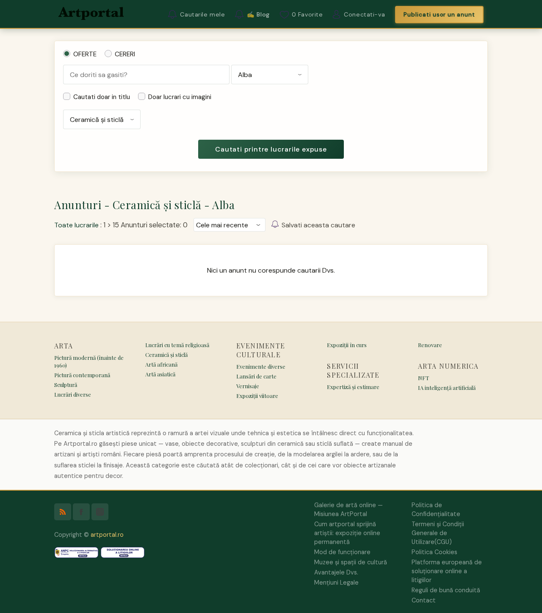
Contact (424, 600)
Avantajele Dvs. (336, 572)
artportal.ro (107, 534)
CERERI (125, 54)
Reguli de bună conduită (446, 590)
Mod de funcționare (342, 552)
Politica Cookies (434, 552)
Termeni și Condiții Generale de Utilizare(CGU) (438, 533)
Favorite (307, 14)
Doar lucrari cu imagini (179, 97)
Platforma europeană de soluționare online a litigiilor (447, 571)
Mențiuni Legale (336, 582)
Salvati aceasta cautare (318, 225)
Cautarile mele (202, 14)
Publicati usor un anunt (439, 14)
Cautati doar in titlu (101, 97)
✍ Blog (258, 14)
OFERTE (85, 54)
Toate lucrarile (76, 225)
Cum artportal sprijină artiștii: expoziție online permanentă (347, 533)
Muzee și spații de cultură (350, 562)
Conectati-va (364, 14)
